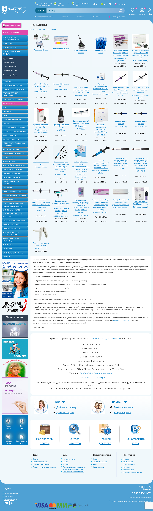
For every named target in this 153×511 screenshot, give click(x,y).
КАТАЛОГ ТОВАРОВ (11, 33)
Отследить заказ (118, 17)
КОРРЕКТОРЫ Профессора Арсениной (14, 144)
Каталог (42, 29)
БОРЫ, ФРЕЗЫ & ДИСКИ (12, 85)
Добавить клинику (66, 407)
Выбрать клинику (123, 407)
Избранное (132, 11)
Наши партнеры (98, 467)
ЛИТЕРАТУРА (8, 157)
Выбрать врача (122, 412)
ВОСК (5, 107)
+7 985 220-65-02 (63, 4)
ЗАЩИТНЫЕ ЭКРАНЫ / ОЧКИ (14, 131)
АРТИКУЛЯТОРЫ (9, 48)
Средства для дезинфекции (14, 220)
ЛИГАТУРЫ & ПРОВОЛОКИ (13, 153)
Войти (150, 14)
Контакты (121, 5)
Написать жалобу (8, 442)
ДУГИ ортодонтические (12, 119)
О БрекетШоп (128, 462)
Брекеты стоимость (11, 493)
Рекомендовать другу (21, 442)
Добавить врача (65, 412)
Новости (126, 459)
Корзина (142, 11)
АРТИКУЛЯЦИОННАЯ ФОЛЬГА (11, 53)
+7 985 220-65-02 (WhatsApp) (91, 377)
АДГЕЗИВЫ (51, 29)
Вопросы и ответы (11, 499)
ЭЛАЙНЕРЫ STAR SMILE (13, 253)
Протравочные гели (9, 66)
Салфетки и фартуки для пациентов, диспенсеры (13, 204)
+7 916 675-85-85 (82, 4)
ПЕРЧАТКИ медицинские (12, 192)
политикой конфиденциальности (105, 338)
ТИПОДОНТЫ (8, 245)
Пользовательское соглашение (73, 472)
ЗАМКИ (6, 123)
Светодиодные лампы (10, 71)
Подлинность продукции (41, 464)
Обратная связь (128, 470)
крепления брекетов (121, 320)
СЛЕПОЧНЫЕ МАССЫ (11, 224)
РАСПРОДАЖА (9, 103)
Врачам (60, 402)
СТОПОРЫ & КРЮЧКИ (11, 210)
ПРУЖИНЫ (7, 188)
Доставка (80, 17)
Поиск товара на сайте (40, 462)
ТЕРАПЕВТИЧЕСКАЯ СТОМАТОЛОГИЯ (11, 233)
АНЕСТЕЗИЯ (8, 44)
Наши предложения (43, 17)
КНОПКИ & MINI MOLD (12, 149)
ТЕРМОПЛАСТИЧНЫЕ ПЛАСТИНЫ (12, 240)
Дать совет (22, 427)
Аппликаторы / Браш (10, 75)
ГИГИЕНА (7, 111)
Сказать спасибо (8, 427)
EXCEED (6, 257)
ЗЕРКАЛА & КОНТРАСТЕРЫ (14, 127)
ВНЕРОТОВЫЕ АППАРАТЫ (13, 89)
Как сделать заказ (69, 459)
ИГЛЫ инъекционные (11, 139)
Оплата (65, 462)
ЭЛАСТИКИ (7, 249)
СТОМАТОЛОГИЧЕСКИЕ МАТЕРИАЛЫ (12, 215)
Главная (33, 29)
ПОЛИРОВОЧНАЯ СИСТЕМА (14, 196)
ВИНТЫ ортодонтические (13, 99)
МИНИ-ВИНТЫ (9, 161)
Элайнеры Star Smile (100, 462)
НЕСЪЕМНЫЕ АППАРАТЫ (13, 169)
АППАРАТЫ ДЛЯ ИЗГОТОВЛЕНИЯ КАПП (12, 38)
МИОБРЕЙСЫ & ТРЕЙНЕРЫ (14, 165)
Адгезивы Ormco (8, 62)
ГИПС (5, 115)
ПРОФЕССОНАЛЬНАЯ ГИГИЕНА (12, 182)
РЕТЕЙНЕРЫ (8, 199)
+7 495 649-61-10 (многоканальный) (95, 373)
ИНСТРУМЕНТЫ (9, 135)
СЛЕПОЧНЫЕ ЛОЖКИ (11, 228)
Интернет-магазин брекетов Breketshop (123, 501)
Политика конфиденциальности (140, 497)
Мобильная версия (12, 25)
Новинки (65, 17)
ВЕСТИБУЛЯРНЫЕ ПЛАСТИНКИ (10, 94)
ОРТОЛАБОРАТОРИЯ (11, 177)
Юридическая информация (132, 472)
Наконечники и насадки (12, 173)
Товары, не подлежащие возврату (44, 467)
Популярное (9, 496)
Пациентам (119, 402)
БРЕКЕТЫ (7, 81)
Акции (95, 464)
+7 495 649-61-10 (45, 4)
